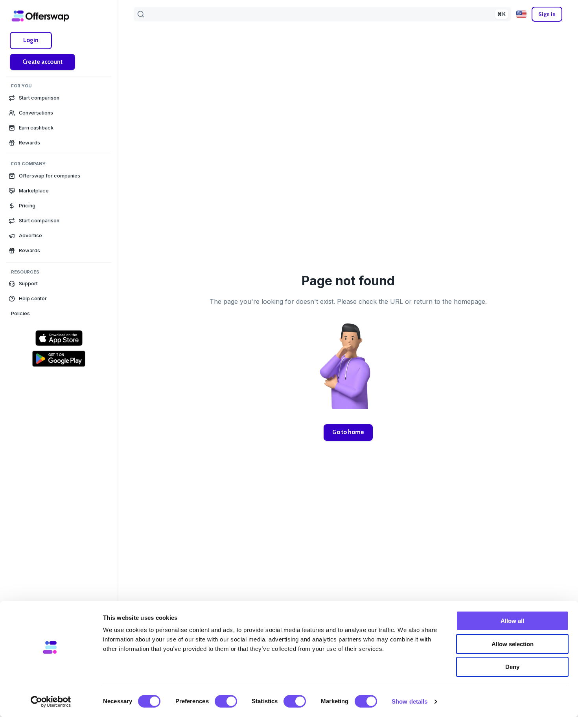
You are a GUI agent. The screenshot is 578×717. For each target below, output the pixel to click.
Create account (42, 61)
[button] (58, 284)
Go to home (348, 432)
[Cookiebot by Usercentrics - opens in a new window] (51, 702)
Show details (409, 701)
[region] (59, 372)
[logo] (40, 16)
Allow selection (512, 644)
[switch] (226, 701)
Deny (512, 666)
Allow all (512, 620)
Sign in (547, 14)
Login (31, 40)
